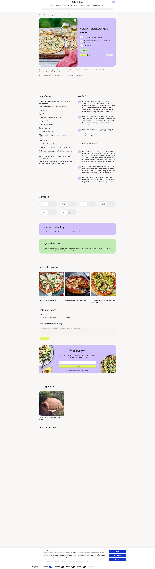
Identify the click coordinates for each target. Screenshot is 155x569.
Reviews (104, 5)
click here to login (65, 317)
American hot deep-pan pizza (75, 300)
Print (92, 55)
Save (84, 55)
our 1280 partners (51, 552)
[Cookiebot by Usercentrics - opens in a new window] (35, 567)
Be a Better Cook (72, 5)
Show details (90, 566)
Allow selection (117, 555)
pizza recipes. (79, 75)
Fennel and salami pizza (47, 300)
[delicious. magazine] (77, 2)
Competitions (96, 5)
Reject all (117, 559)
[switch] (62, 567)
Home (40, 15)
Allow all (117, 551)
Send (110, 55)
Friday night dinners (55, 15)
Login (113, 1)
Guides (88, 5)
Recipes (51, 5)
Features (81, 5)
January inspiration (61, 5)
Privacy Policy (86, 370)
